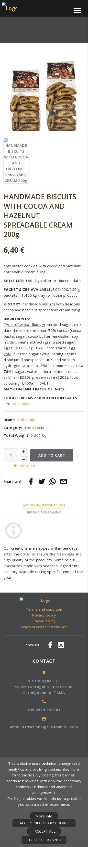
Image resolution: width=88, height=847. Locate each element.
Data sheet (21, 403)
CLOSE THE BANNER (44, 839)
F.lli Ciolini (27, 419)
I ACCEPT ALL (44, 831)
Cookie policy (44, 620)
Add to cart (51, 455)
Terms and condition (44, 609)
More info (43, 816)
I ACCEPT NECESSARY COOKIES (44, 823)
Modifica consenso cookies (44, 626)
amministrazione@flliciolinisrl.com (44, 726)
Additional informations (44, 505)
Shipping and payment (44, 512)
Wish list (29, 465)
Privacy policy (44, 615)
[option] (44, 95)
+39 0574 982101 (44, 709)
